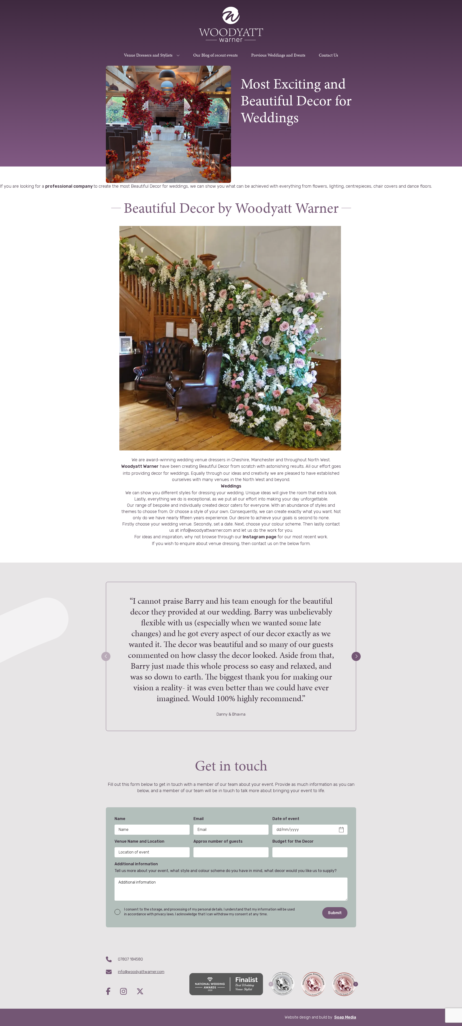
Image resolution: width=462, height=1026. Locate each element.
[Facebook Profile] (113, 992)
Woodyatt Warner (140, 466)
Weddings (231, 486)
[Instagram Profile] (128, 992)
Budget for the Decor (293, 841)
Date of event (285, 818)
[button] (271, 984)
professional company (69, 186)
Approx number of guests (218, 841)
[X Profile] (140, 992)
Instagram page (259, 536)
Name (120, 818)
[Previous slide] (105, 656)
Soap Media (345, 1017)
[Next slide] (356, 656)
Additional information (136, 864)
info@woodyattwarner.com (141, 971)
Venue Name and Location (139, 841)
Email (198, 818)
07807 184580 (130, 959)
